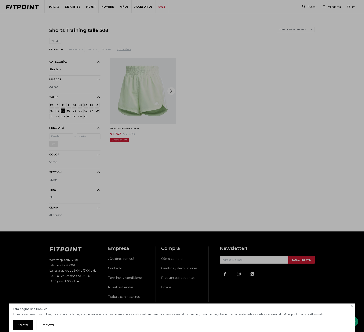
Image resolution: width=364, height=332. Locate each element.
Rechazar (48, 325)
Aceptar (23, 325)
